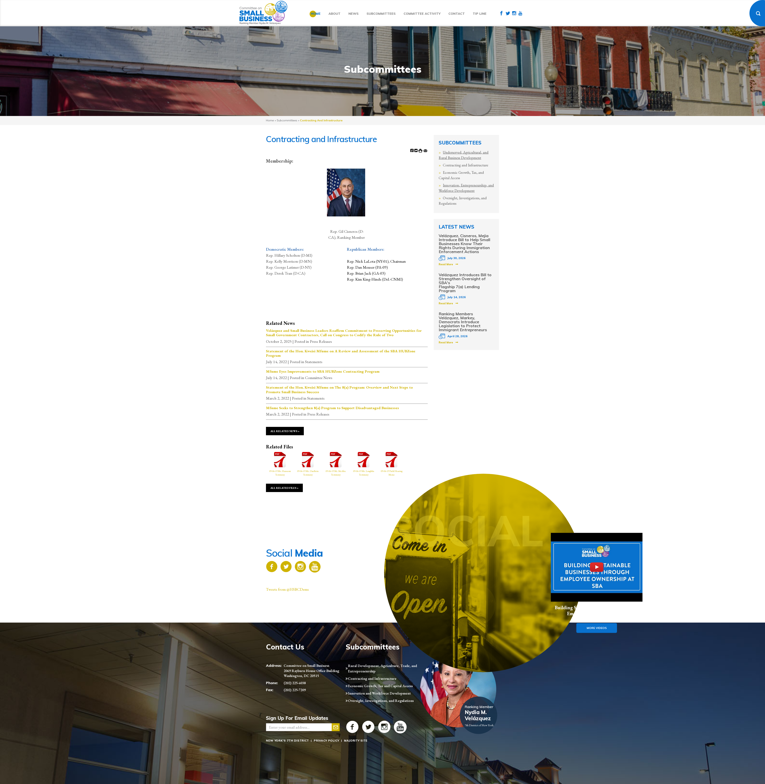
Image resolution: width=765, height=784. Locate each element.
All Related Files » (284, 488)
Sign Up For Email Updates (297, 718)
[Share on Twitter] (416, 150)
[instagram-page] (514, 14)
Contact (456, 14)
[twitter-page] (508, 14)
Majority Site (356, 740)
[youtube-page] (520, 14)
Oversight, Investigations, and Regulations (381, 700)
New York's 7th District (287, 740)
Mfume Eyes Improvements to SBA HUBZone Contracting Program (323, 371)
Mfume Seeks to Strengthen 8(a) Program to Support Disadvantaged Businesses (332, 408)
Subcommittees (381, 14)
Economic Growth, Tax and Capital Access (380, 686)
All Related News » (284, 431)
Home (316, 14)
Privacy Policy (326, 740)
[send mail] (336, 727)
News (353, 14)
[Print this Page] (420, 150)
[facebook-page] (501, 14)
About (334, 14)
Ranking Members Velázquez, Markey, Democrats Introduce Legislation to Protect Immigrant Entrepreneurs (463, 321)
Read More (446, 264)
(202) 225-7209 (295, 690)
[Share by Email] (425, 150)
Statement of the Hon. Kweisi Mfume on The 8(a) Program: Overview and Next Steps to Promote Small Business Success (339, 389)
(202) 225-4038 (295, 683)
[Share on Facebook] (412, 150)
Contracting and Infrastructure (465, 165)
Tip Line (479, 14)
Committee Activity (422, 14)
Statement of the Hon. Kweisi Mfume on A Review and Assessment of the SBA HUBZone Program (340, 353)
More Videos (597, 628)
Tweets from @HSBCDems (287, 589)
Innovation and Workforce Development (379, 693)
